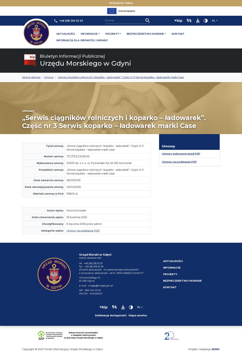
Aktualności (65, 33)
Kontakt (178, 33)
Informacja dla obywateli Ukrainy (82, 40)
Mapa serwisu (138, 315)
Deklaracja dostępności (110, 315)
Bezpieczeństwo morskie (145, 33)
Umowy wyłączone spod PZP (181, 153)
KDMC (216, 349)
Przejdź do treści (121, 3)
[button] (178, 20)
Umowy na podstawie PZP (83, 230)
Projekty (112, 33)
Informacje (89, 33)
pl (213, 20)
